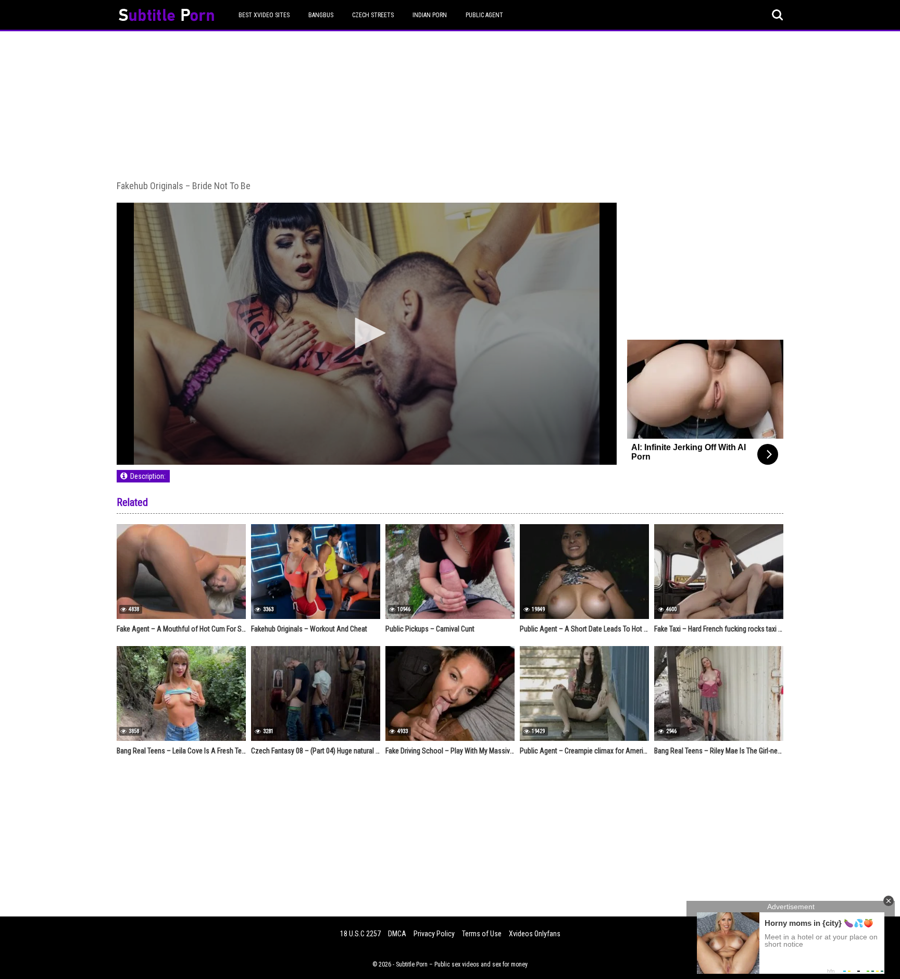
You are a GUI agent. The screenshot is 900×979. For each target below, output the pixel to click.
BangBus (320, 15)
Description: (148, 476)
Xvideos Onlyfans (534, 934)
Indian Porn (430, 15)
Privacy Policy (434, 934)
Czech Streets (373, 15)
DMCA (397, 934)
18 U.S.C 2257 (360, 934)
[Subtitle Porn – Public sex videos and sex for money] (166, 16)
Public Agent (484, 15)
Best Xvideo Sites (264, 15)
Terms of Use (482, 934)
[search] (777, 15)
